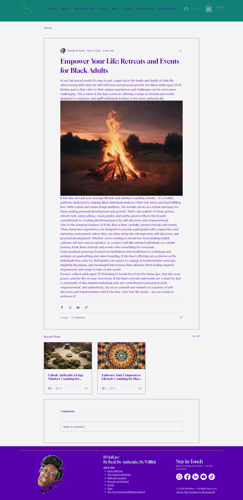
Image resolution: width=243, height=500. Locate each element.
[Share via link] (86, 307)
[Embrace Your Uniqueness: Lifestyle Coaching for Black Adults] (121, 355)
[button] (208, 7)
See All (195, 336)
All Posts (48, 27)
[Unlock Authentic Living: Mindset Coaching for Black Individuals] (68, 355)
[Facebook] (187, 477)
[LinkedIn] (195, 477)
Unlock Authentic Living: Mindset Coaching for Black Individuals (65, 377)
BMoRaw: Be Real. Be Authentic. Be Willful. (129, 459)
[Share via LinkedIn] (78, 307)
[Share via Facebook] (61, 307)
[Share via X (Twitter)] (70, 307)
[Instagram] (179, 477)
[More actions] (181, 51)
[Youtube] (203, 477)
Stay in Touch (189, 461)
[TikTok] (211, 477)
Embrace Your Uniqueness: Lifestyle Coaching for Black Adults (121, 377)
